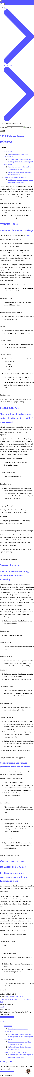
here (28, 235)
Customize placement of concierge (18, 154)
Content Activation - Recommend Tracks (16, 177)
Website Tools (8, 151)
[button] (1, 1007)
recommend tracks (9, 999)
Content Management (11, 996)
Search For (3, 127)
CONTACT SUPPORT (7, 1017)
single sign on (19, 999)
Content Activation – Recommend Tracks (16, 1052)
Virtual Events (8, 164)
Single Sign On (8, 156)
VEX (24, 999)
